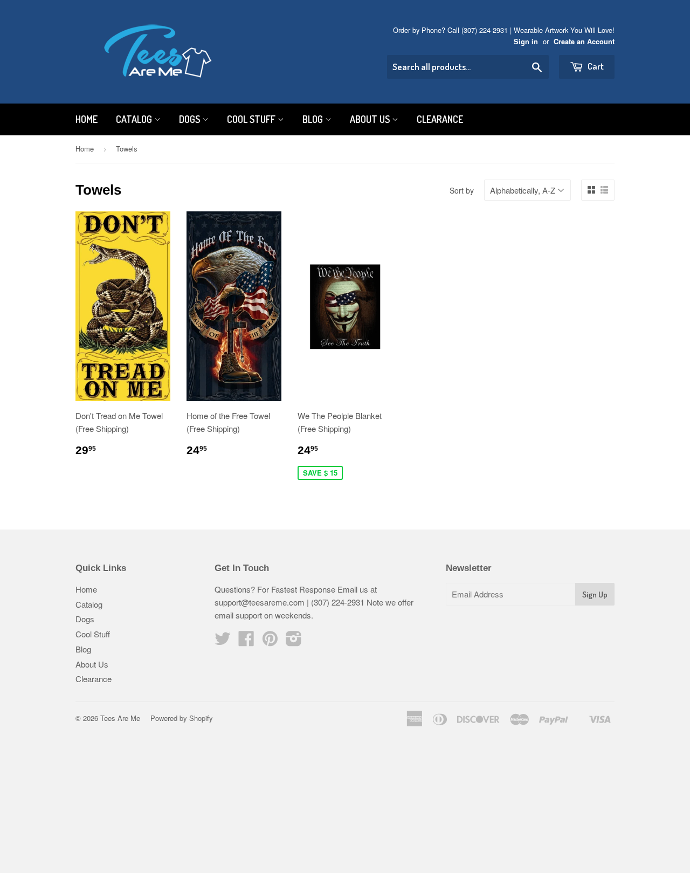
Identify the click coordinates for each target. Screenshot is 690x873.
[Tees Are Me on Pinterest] (270, 641)
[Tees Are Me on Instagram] (294, 641)
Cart (595, 66)
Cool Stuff (252, 119)
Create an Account (584, 41)
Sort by (462, 190)
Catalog (135, 119)
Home (86, 119)
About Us (371, 119)
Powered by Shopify (181, 718)
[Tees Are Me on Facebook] (246, 641)
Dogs (190, 119)
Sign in (526, 41)
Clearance (440, 119)
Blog (313, 119)
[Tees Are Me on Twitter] (223, 641)
